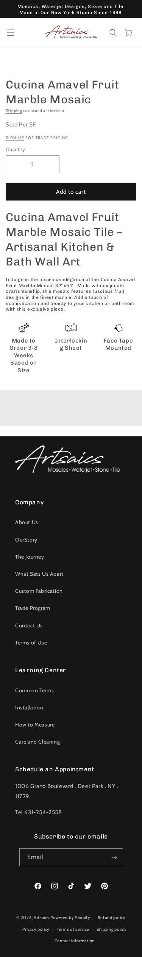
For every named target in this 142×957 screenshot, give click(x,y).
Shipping (14, 110)
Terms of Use (31, 642)
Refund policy (112, 917)
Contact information (75, 940)
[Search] (113, 32)
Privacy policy (36, 929)
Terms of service (73, 929)
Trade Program (32, 608)
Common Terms (34, 690)
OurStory (26, 539)
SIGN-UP (15, 137)
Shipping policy (112, 929)
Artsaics (42, 917)
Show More (71, 410)
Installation (29, 707)
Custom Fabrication (39, 590)
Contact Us (29, 625)
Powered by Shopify (70, 917)
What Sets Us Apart (39, 573)
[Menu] (10, 32)
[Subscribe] (114, 857)
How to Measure (35, 724)
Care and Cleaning (37, 741)
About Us (26, 522)
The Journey (29, 556)
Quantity (15, 149)
